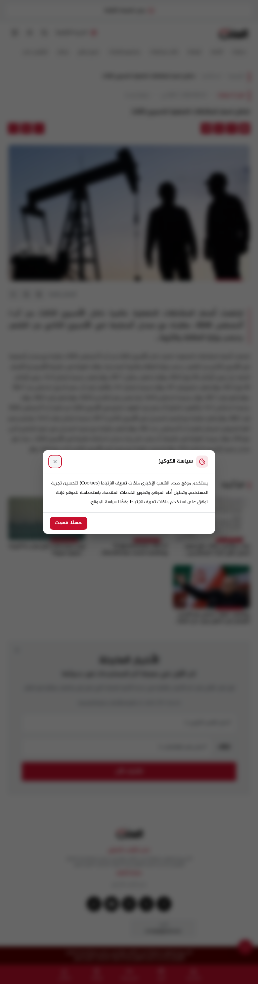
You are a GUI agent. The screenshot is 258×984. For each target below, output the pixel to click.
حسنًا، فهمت (68, 523)
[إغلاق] (55, 461)
